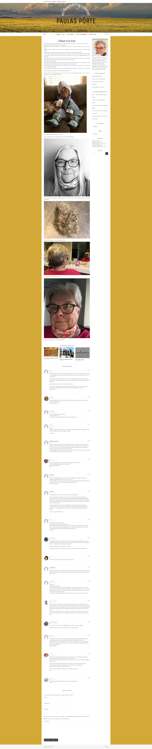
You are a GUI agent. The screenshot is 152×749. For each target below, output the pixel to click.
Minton (51, 397)
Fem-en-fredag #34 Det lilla (97, 81)
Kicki (50, 519)
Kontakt (64, 1)
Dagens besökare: (96, 140)
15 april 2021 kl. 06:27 (53, 426)
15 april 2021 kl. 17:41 (53, 582)
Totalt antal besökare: (96, 143)
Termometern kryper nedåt (51, 358)
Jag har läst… (94, 84)
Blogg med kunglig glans (66, 359)
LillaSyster (52, 581)
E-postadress (47, 703)
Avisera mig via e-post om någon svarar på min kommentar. (57, 718)
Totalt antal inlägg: (96, 145)
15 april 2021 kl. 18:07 (53, 602)
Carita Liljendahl (95, 110)
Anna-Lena (51, 411)
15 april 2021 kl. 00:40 (53, 371)
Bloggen (58, 34)
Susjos (50, 678)
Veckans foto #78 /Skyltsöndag (98, 79)
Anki (50, 459)
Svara (88, 370)
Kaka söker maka (79, 359)
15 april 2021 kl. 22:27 (53, 655)
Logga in (106, 746)
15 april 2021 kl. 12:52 (53, 557)
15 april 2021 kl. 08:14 (53, 476)
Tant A (51, 424)
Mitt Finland (53, 1)
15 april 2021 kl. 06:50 (53, 442)
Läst (63, 34)
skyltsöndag (70, 34)
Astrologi (59, 1)
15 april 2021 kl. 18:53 (53, 623)
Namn (45, 697)
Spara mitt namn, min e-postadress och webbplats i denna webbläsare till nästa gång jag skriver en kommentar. (67, 716)
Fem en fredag (92, 34)
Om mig (47, 1)
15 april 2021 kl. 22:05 (53, 636)
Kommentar (46, 721)
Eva (50, 556)
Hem (45, 1)
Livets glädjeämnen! (81, 34)
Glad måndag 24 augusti (97, 76)
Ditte (50, 653)
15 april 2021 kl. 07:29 (53, 460)
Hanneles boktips (95, 105)
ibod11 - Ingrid (52, 601)
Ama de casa (52, 537)
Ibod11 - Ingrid (95, 94)
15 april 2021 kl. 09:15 (53, 520)
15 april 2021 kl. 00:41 (53, 398)
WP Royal (51, 746)
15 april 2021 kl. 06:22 (53, 412)
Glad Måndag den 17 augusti (98, 87)
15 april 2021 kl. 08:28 (53, 492)
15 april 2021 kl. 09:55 (53, 539)
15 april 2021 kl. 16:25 (53, 568)
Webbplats (46, 709)
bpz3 (50, 370)
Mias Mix (51, 635)
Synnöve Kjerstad (53, 622)
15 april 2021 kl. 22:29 (53, 679)
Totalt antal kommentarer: (97, 146)
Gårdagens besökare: (96, 142)
